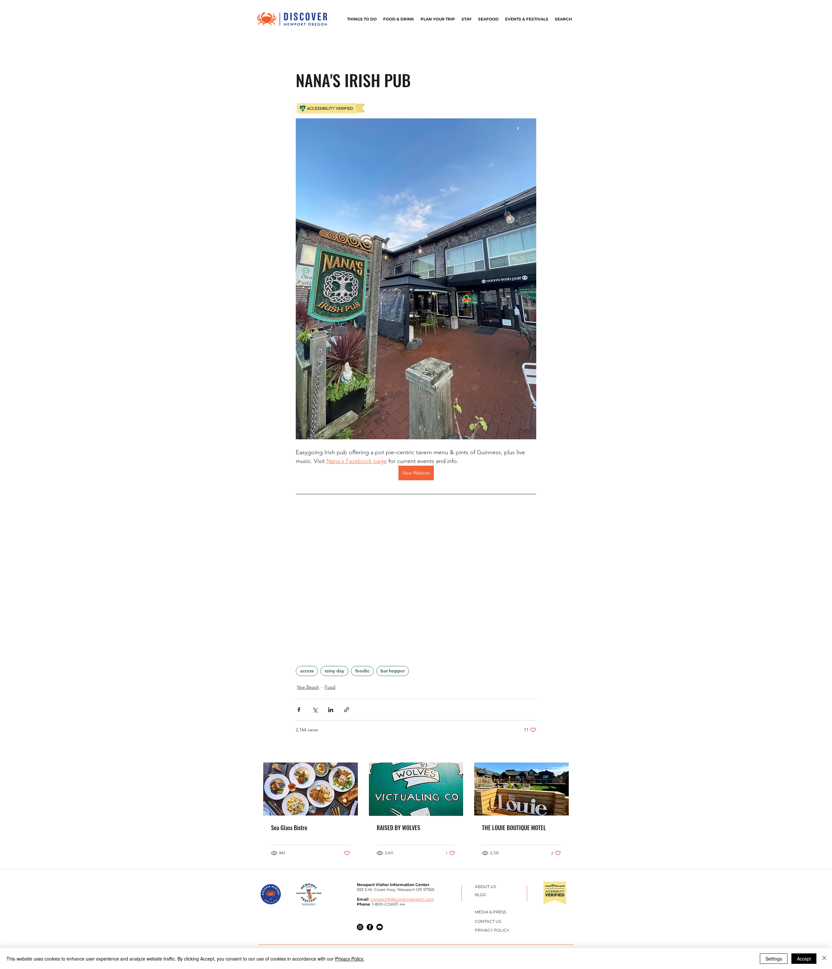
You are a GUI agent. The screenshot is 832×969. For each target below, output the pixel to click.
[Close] (824, 958)
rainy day (334, 671)
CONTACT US (488, 921)
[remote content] (416, 577)
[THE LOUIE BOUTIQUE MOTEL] (521, 789)
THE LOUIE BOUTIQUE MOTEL (514, 827)
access (307, 671)
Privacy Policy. (349, 958)
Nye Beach (308, 687)
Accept (804, 958)
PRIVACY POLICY (492, 930)
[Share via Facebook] (299, 710)
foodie (362, 671)
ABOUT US (485, 886)
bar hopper (393, 671)
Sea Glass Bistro (289, 827)
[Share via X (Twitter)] (315, 710)
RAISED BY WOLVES (398, 827)
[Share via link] (347, 710)
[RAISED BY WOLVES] (416, 789)
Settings (773, 958)
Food (330, 687)
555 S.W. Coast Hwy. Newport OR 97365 (396, 889)
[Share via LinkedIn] (331, 710)
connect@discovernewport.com (402, 899)
